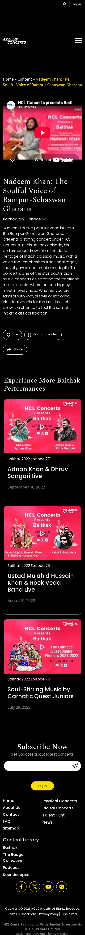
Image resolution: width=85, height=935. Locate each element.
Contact (11, 814)
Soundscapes (16, 874)
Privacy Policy (49, 914)
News (47, 822)
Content (24, 79)
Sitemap (11, 828)
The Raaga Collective (13, 857)
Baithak (10, 847)
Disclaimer (69, 914)
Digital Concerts (58, 808)
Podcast (11, 867)
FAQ (6, 821)
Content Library (21, 839)
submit (73, 766)
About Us (11, 807)
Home (8, 79)
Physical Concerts (59, 801)
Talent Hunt (53, 815)
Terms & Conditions (22, 914)
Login (77, 4)
